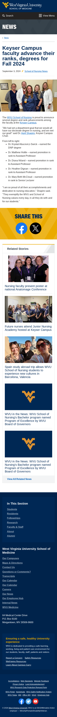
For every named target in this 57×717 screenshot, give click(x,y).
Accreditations (13, 681)
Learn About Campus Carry (18, 665)
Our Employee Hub (12, 598)
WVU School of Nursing (19, 117)
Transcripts (8, 576)
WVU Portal (10, 692)
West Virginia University (18, 708)
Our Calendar (9, 580)
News (9, 26)
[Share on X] (35, 228)
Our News (7, 594)
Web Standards (27, 681)
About (10, 531)
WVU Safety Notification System (38, 692)
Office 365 (27, 695)
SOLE (34, 695)
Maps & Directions (12, 563)
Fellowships (13, 518)
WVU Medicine (10, 607)
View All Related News (19, 479)
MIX (19, 695)
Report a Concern (14, 658)
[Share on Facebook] (21, 228)
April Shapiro (28, 133)
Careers (6, 589)
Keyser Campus (28, 122)
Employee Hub (43, 695)
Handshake (20, 692)
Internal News (9, 603)
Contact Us (8, 567)
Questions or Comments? (16, 572)
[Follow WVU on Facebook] (21, 701)
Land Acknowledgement (34, 684)
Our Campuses (10, 558)
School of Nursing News (36, 71)
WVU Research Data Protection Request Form (28, 687)
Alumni (11, 536)
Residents (12, 513)
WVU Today (12, 695)
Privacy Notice (18, 684)
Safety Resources (33, 658)
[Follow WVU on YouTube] (35, 701)
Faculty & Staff (15, 527)
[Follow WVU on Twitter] (28, 701)
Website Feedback (41, 681)
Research (12, 522)
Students (12, 509)
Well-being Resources (16, 661)
